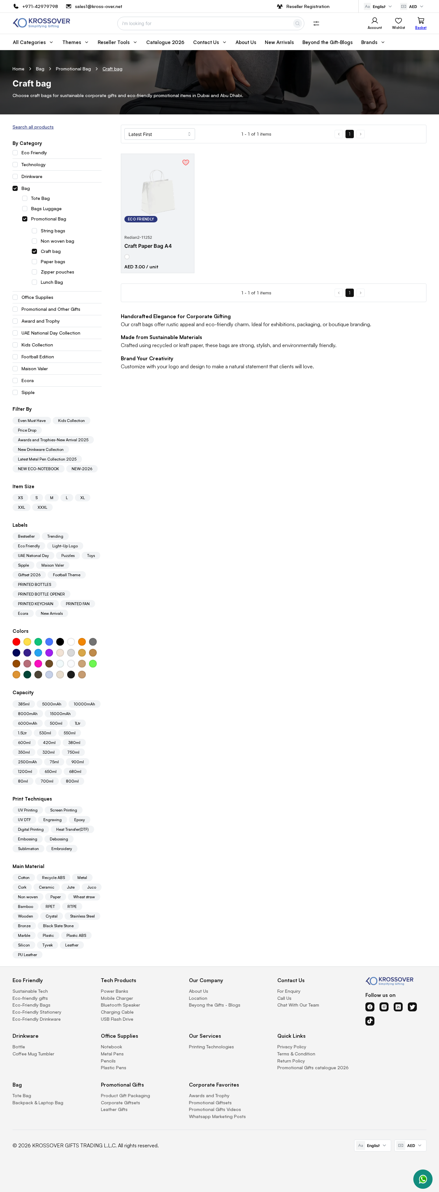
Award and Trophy (41, 321)
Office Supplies (37, 297)
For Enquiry (288, 991)
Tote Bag (40, 198)
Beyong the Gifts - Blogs (214, 1005)
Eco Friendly (34, 152)
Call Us (284, 998)
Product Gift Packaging (125, 1095)
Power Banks (114, 991)
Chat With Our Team (298, 1005)
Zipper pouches (57, 271)
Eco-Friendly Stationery (37, 1012)
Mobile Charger (117, 998)
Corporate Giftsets (120, 1102)
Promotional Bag (73, 69)
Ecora (28, 380)
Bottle (19, 1046)
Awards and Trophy (209, 1095)
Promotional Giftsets (210, 1102)
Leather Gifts (114, 1109)
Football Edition (38, 356)
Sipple (28, 392)
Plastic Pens (113, 1067)
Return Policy (291, 1060)
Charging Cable (117, 1012)
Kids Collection (37, 344)
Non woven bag (57, 241)
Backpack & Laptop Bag (38, 1102)
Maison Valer (35, 368)
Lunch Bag (52, 282)
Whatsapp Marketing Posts (217, 1116)
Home (18, 69)
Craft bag (112, 69)
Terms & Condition (296, 1053)
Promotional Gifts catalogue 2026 (313, 1067)
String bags (53, 230)
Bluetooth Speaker (120, 1005)
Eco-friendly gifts (30, 998)
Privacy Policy (291, 1046)
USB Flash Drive (117, 1019)
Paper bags (53, 261)
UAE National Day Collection (51, 333)
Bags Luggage (46, 208)
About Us (198, 991)
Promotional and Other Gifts (51, 309)
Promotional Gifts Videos (215, 1109)
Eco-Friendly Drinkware (37, 1019)
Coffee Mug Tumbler (33, 1053)
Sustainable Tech (30, 991)
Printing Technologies (211, 1046)
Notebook (111, 1046)
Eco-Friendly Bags (31, 1005)
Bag (40, 69)
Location (198, 998)
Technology (34, 164)
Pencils (108, 1060)
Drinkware (32, 176)
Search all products (33, 127)
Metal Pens (112, 1053)
